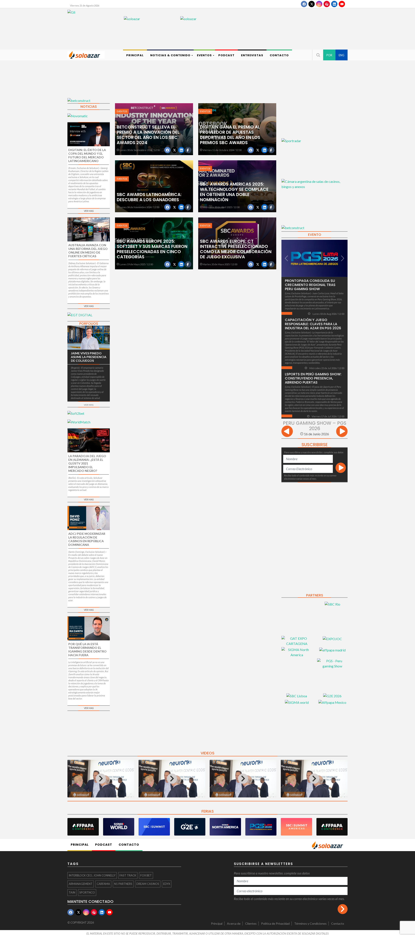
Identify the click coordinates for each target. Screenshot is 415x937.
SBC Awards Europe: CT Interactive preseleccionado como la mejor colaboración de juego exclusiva (235, 249)
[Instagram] (319, 4)
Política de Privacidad (275, 923)
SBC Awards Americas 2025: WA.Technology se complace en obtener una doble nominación (234, 192)
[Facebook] (304, 4)
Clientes (251, 923)
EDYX (166, 884)
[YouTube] (342, 4)
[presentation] (287, 432)
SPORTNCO (87, 892)
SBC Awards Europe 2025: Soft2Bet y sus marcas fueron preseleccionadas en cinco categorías (152, 249)
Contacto (337, 923)
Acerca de (234, 923)
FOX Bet (146, 875)
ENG (341, 55)
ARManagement (81, 884)
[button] (318, 55)
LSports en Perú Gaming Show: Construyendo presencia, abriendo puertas (313, 378)
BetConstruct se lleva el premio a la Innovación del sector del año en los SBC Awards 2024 (148, 135)
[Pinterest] (327, 4)
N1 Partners (123, 884)
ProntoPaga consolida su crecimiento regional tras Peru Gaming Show (310, 284)
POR (329, 55)
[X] (311, 4)
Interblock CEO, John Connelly (92, 875)
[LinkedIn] (334, 4)
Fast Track (128, 875)
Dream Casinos (147, 884)
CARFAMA (103, 884)
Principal (216, 923)
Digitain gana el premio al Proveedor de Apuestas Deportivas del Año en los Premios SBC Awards (230, 135)
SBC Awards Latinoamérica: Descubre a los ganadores (149, 197)
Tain (72, 892)
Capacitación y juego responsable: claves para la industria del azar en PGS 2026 (313, 324)
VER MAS (89, 210)
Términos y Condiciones (310, 923)
